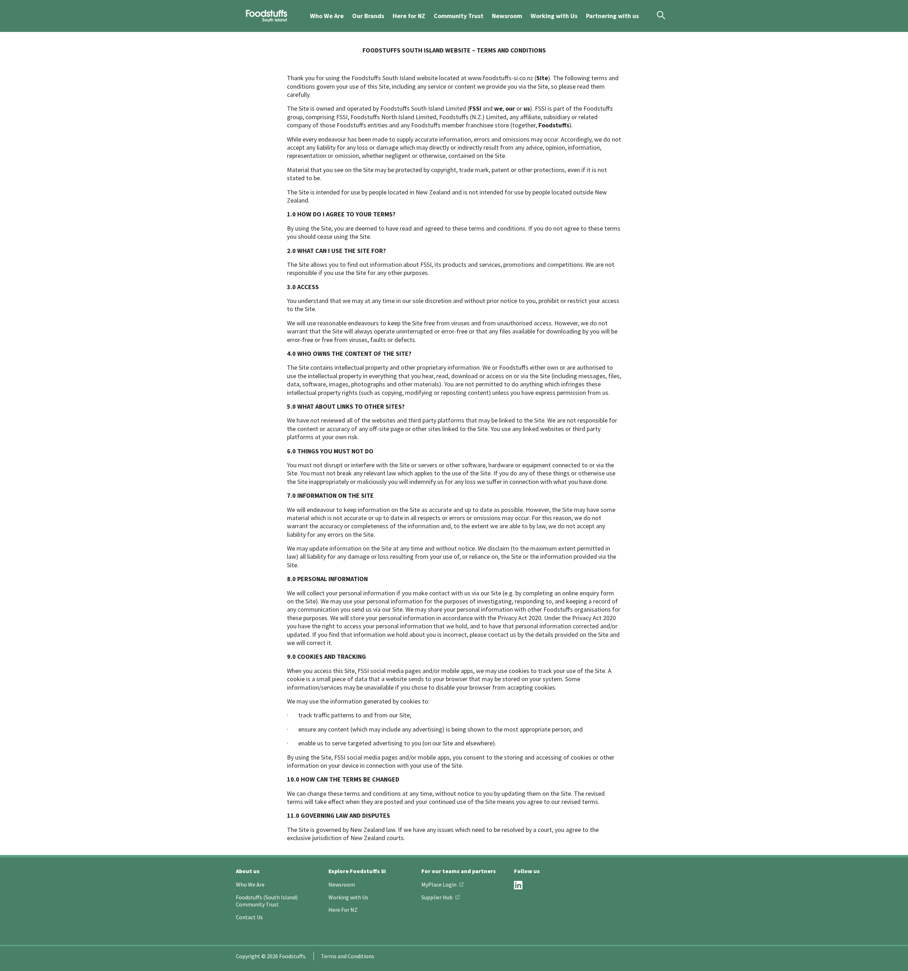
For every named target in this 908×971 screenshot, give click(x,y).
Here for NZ (409, 16)
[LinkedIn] (518, 885)
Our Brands (368, 16)
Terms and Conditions (347, 956)
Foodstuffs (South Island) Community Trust (267, 901)
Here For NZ (343, 909)
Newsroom (507, 16)
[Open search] (658, 15)
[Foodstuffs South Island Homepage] (264, 16)
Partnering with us (612, 16)
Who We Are (327, 16)
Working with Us (554, 16)
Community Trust (458, 16)
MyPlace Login (438, 884)
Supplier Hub (437, 897)
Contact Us (249, 917)
